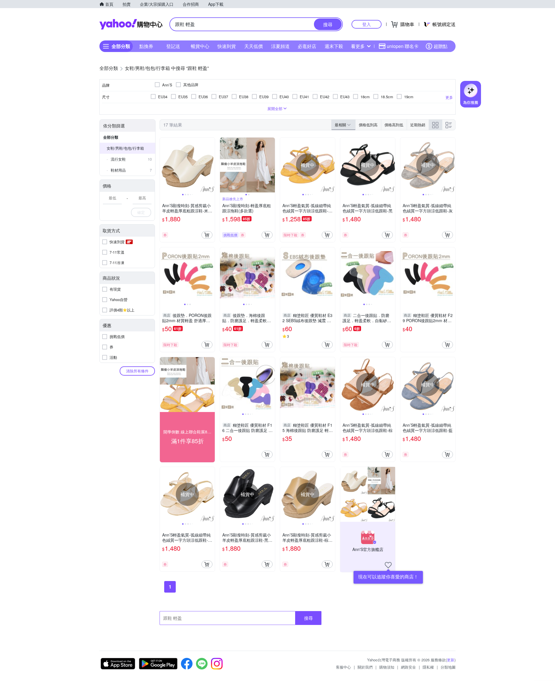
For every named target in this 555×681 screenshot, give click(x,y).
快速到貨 (226, 46)
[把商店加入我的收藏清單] (388, 565)
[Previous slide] (163, 165)
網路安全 (408, 667)
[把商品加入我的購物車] (206, 235)
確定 (141, 212)
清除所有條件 (137, 371)
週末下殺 (334, 46)
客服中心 (343, 667)
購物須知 (386, 667)
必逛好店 (307, 46)
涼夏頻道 (280, 46)
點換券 (146, 46)
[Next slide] (211, 165)
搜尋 (308, 618)
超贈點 (440, 46)
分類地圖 (448, 667)
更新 (450, 660)
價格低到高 (368, 124)
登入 (366, 24)
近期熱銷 (417, 124)
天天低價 (253, 46)
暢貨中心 (200, 46)
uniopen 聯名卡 (403, 46)
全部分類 (110, 137)
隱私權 (428, 667)
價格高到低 (393, 124)
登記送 (173, 46)
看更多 (358, 46)
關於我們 (365, 667)
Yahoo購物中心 (130, 24)
